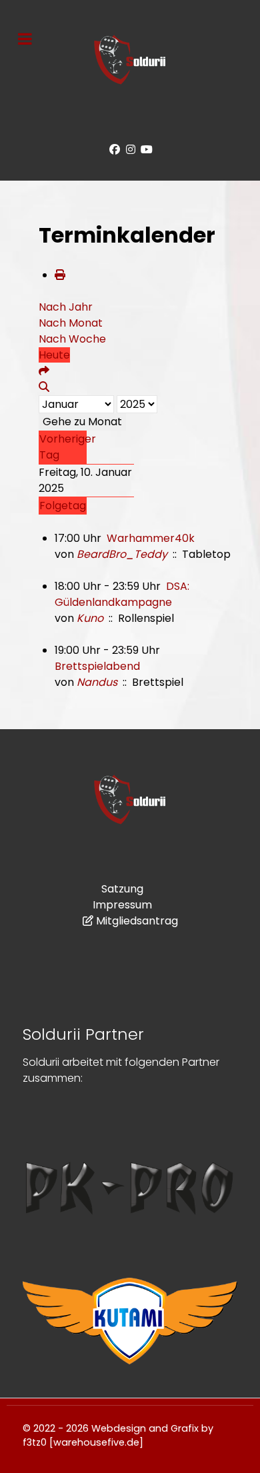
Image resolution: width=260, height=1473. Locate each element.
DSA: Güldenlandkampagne (122, 594)
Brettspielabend (97, 666)
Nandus (97, 682)
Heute (54, 355)
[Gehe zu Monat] (44, 371)
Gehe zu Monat (82, 421)
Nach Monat (71, 323)
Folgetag (62, 505)
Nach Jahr (66, 307)
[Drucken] (60, 275)
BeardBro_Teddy (122, 554)
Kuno (90, 618)
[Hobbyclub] (130, 59)
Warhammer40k (151, 538)
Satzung (122, 888)
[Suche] (44, 387)
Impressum (122, 904)
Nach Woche (72, 339)
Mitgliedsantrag (137, 920)
